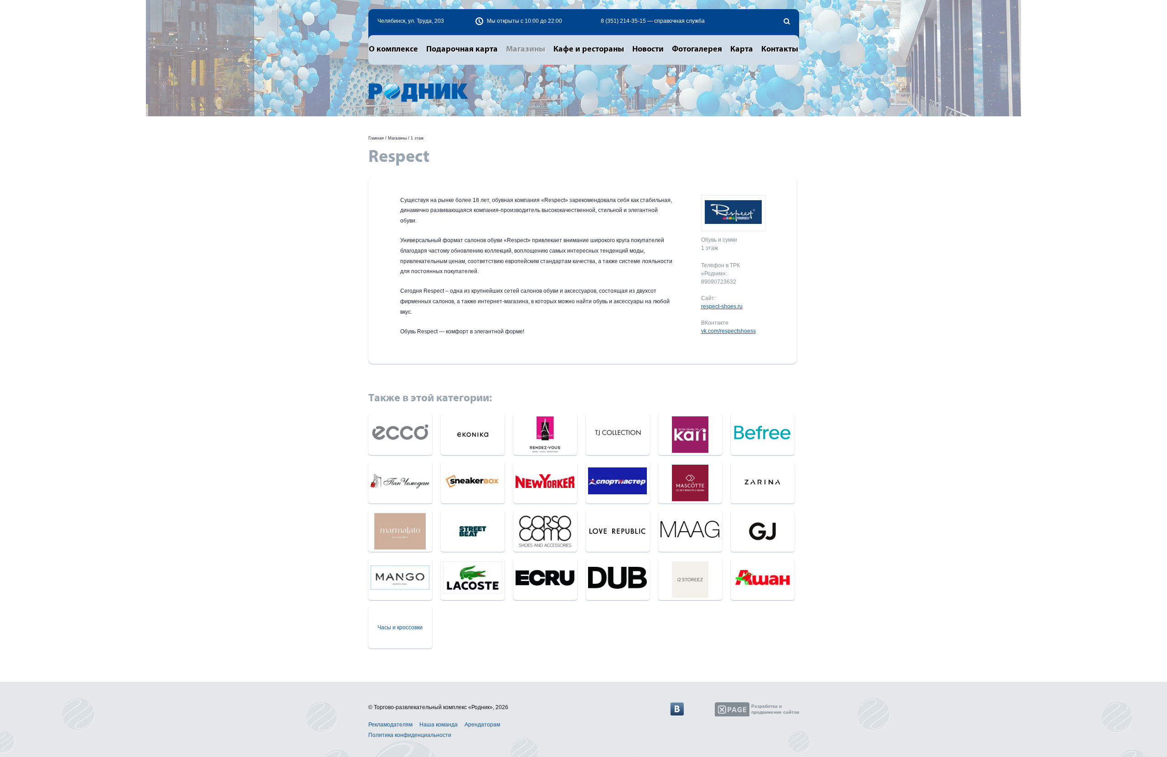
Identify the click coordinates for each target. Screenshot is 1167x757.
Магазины (525, 49)
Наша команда (438, 724)
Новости (648, 49)
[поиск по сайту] (787, 21)
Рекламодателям (390, 724)
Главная (376, 138)
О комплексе (393, 49)
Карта (741, 49)
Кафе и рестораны (588, 49)
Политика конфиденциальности (409, 735)
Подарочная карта (462, 49)
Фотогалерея (697, 49)
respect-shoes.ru (722, 306)
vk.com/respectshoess (728, 331)
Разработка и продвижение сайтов (775, 709)
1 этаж (417, 138)
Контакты (779, 49)
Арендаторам (482, 724)
